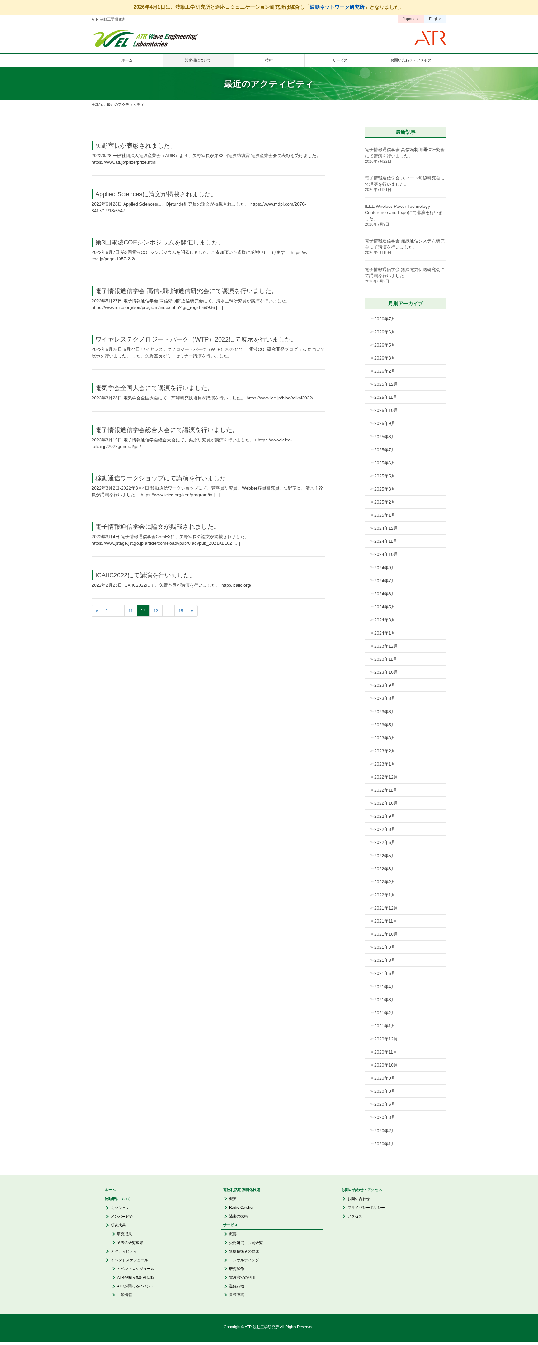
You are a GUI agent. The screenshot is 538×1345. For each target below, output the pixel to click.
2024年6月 (384, 593)
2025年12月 (386, 384)
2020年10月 (386, 1065)
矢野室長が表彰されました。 (135, 145)
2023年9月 (384, 685)
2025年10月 (386, 410)
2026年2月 (384, 371)
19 (180, 610)
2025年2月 (384, 502)
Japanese (411, 19)
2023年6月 (384, 711)
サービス (230, 1225)
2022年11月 (385, 790)
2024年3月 (384, 619)
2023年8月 (384, 698)
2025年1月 (384, 515)
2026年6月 (384, 331)
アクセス (354, 1216)
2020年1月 (384, 1143)
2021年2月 (384, 1012)
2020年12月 (386, 1038)
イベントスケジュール (129, 1260)
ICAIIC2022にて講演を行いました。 (145, 575)
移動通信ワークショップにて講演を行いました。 (163, 478)
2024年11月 (385, 541)
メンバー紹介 (122, 1216)
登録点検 (236, 1286)
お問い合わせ (358, 1199)
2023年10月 (386, 672)
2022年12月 (386, 777)
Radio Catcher (241, 1207)
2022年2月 (384, 881)
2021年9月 (384, 947)
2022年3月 (384, 868)
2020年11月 (385, 1051)
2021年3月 (384, 999)
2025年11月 (385, 397)
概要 (233, 1199)
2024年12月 (386, 528)
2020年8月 (384, 1091)
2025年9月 (384, 423)
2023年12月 (386, 646)
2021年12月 (386, 907)
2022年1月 (384, 894)
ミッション (120, 1208)
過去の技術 (238, 1216)
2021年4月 (384, 986)
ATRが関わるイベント (135, 1286)
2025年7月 (384, 449)
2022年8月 (384, 829)
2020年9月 (384, 1078)
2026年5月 (384, 344)
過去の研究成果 (130, 1242)
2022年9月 (384, 816)
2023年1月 (384, 763)
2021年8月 (384, 960)
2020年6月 (384, 1104)
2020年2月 (384, 1130)
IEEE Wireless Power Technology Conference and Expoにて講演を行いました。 (404, 212)
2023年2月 (384, 750)
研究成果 (118, 1225)
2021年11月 (385, 921)
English (435, 19)
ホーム (110, 1190)
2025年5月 (384, 475)
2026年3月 (384, 358)
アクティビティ (124, 1251)
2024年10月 (386, 554)
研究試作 (236, 1269)
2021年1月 (384, 1025)
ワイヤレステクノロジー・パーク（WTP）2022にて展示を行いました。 (196, 339)
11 (130, 610)
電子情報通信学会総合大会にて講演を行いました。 (166, 429)
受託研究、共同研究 (246, 1242)
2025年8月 (384, 436)
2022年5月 (384, 855)
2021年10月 (386, 934)
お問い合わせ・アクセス (361, 1190)
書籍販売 (236, 1295)
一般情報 (124, 1295)
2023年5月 (384, 724)
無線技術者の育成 (244, 1251)
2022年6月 (384, 842)
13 (155, 610)
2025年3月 (384, 488)
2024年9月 (384, 567)
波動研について (118, 1199)
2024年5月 (384, 606)
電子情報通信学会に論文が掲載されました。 (157, 526)
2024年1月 (384, 633)
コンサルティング (244, 1260)
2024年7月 (384, 580)
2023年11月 (385, 659)
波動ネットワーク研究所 (337, 7)
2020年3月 (384, 1117)
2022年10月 (386, 803)
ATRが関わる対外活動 (135, 1277)
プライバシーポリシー (366, 1207)
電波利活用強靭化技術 (241, 1190)
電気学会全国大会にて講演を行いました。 (154, 387)
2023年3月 (384, 737)
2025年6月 (384, 462)
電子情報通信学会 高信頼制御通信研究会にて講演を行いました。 (186, 290)
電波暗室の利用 (242, 1277)
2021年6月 (384, 973)
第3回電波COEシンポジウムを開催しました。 (159, 242)
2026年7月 (384, 318)
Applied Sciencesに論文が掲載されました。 (156, 194)
